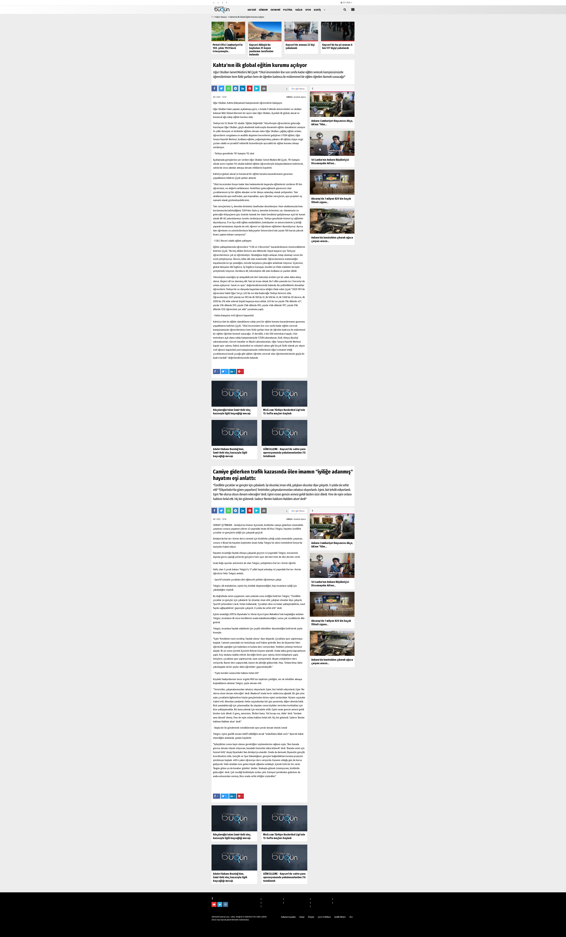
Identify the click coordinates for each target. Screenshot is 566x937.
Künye (302, 917)
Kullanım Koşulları (288, 917)
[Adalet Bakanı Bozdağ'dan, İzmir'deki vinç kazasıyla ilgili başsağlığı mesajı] (234, 433)
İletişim (311, 917)
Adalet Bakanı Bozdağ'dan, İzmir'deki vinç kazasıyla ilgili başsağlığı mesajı (230, 452)
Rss (351, 917)
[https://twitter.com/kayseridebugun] (219, 904)
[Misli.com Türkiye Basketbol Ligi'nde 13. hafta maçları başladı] (284, 393)
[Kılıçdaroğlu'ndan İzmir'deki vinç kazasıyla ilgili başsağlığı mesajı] (234, 393)
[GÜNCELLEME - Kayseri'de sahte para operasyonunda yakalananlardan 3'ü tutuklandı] (284, 433)
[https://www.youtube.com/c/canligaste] (214, 904)
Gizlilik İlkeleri (340, 917)
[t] (324, 10)
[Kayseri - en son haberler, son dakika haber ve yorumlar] (226, 9)
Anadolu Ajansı (300, 97)
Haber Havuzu (221, 17)
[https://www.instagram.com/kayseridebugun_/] (225, 904)
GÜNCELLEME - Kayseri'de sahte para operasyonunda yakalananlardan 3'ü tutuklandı (284, 452)
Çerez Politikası (324, 917)
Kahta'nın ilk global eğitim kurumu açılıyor (246, 17)
